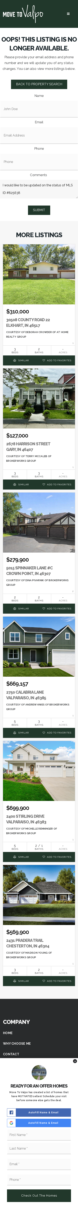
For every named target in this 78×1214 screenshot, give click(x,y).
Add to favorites (58, 360)
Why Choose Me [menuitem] (17, 1043)
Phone (39, 148)
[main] (39, 516)
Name (39, 96)
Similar (23, 360)
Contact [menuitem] (11, 1054)
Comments (38, 175)
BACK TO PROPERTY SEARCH (39, 84)
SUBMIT (39, 210)
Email (39, 122)
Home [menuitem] (8, 1033)
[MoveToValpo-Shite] (23, 13)
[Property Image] (39, 274)
